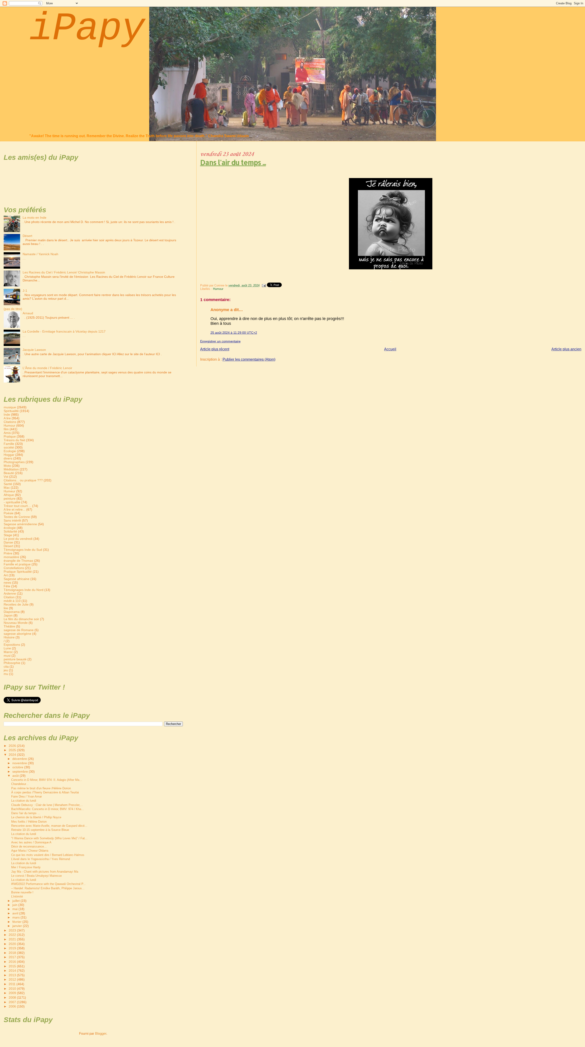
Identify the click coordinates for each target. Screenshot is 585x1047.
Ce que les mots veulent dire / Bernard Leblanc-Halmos (47, 855)
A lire (7, 418)
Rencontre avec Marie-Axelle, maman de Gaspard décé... (49, 825)
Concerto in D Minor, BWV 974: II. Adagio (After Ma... (46, 780)
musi (7, 655)
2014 (13, 970)
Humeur (9, 491)
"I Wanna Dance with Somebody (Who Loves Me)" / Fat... (49, 838)
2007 (13, 1002)
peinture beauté (15, 659)
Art (6, 575)
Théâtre (9, 626)
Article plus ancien (566, 349)
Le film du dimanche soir (21, 619)
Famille (9, 444)
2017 (13, 957)
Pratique (10, 436)
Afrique (9, 495)
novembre (20, 763)
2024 (13, 754)
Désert (27, 236)
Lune (7, 648)
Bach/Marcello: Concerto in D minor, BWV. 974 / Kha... (47, 809)
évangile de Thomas (18, 560)
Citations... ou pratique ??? (23, 480)
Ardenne (10, 593)
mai (15, 909)
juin (15, 905)
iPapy (87, 29)
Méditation (11, 469)
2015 (13, 966)
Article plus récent (214, 349)
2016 (13, 961)
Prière (8, 553)
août (16, 775)
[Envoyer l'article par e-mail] (264, 285)
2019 (13, 948)
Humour (218, 289)
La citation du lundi (23, 800)
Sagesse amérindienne (20, 524)
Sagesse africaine (16, 579)
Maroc (8, 652)
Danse (8, 542)
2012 (13, 979)
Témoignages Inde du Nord (23, 590)
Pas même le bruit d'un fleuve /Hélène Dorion (41, 788)
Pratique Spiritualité (18, 571)
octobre (18, 767)
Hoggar (9, 455)
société (9, 447)
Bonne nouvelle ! (22, 892)
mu (6, 674)
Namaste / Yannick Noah (40, 254)
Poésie (8, 513)
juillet (16, 901)
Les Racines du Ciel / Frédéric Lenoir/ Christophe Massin (64, 272)
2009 (13, 993)
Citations (10, 422)
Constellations (14, 568)
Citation (9, 597)
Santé (8, 484)
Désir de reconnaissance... (29, 846)
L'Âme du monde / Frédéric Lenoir (47, 368)
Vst (6, 476)
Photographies (14, 462)
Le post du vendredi (18, 539)
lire (6, 608)
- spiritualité (12, 502)
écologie (10, 528)
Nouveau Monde (16, 623)
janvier (17, 926)
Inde (7, 414)
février (17, 922)
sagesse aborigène (17, 633)
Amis (7, 433)
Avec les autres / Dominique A (31, 842)
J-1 (25, 290)
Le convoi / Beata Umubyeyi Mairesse (36, 875)
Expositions (12, 644)
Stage (8, 535)
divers (8, 458)
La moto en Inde (34, 217)
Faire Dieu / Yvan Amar (26, 796)
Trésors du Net (14, 440)
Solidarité (10, 531)
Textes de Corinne (17, 517)
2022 (13, 935)
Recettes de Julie (16, 604)
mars (16, 917)
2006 (13, 1006)
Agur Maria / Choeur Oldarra (29, 850)
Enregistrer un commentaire (220, 341)
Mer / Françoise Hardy (26, 867)
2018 (13, 953)
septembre (20, 771)
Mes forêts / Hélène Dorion (29, 821)
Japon (8, 615)
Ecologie (10, 451)
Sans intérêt (12, 520)
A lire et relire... (14, 509)
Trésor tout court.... (17, 506)
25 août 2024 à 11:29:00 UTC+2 (233, 332)
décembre (20, 759)
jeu (6, 670)
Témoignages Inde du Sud (23, 549)
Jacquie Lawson (34, 350)
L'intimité (17, 896)
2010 (13, 988)
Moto (7, 465)
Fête (7, 586)
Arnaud (28, 313)
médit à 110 (12, 601)
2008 (13, 997)
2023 (13, 930)
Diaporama (12, 612)
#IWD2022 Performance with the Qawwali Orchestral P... (48, 884)
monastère (11, 557)
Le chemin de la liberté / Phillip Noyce (36, 817)
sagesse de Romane (19, 630)
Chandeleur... (20, 784)
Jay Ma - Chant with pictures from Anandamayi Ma (44, 871)
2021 (13, 939)
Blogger (100, 1033)
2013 (13, 975)
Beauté (9, 473)
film (6, 429)
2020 (13, 944)
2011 (12, 984)
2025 (13, 750)
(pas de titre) (13, 309)
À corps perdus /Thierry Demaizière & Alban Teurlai (45, 792)
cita (6, 666)
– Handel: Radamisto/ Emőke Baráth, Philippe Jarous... (48, 888)
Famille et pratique (17, 564)
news (7, 582)
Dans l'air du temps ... (233, 162)
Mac (7, 487)
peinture (10, 498)
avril (15, 913)
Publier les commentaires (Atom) (249, 359)
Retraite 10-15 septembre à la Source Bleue (40, 830)
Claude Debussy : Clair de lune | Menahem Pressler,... (47, 805)
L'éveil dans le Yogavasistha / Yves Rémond (40, 859)
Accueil (390, 349)
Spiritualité (11, 411)
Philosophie (12, 663)
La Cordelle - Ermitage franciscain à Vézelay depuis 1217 (64, 331)
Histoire (9, 637)
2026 (13, 746)
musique (10, 407)
